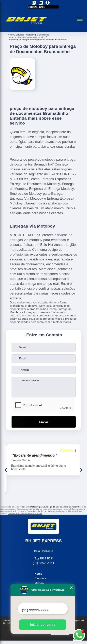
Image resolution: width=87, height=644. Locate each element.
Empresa (40, 578)
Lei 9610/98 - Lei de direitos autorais (25, 513)
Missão (39, 583)
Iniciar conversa (42, 624)
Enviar (43, 422)
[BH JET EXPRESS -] (26, 27)
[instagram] (34, 3)
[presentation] (5, 469)
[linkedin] (41, 3)
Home (38, 573)
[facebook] (48, 3)
